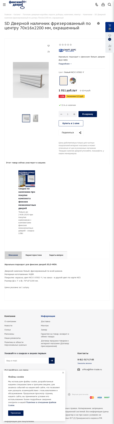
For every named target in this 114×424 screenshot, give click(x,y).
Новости (8, 325)
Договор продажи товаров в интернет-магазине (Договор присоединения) (55, 343)
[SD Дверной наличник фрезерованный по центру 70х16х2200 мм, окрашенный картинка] (31, 80)
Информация (48, 316)
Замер (44, 329)
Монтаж (45, 325)
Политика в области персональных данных (15, 343)
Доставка (45, 321)
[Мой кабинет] (103, 4)
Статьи (7, 329)
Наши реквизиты (12, 338)
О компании (10, 321)
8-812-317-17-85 (85, 359)
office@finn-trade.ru (92, 369)
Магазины (9, 334)
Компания (9, 316)
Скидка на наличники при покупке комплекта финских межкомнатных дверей (27, 198)
